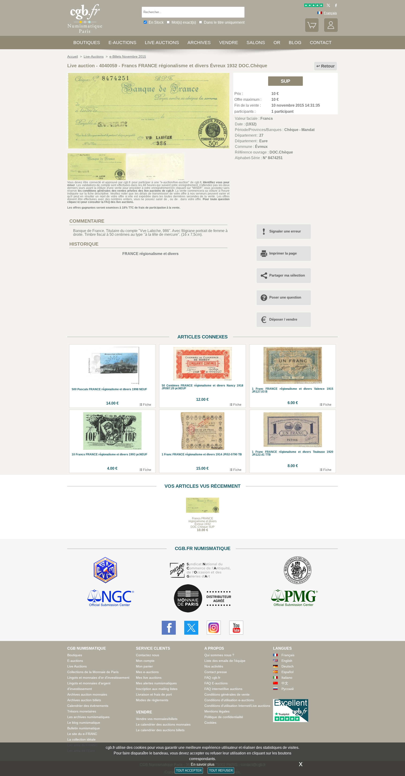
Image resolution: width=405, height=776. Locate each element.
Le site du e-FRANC (82, 734)
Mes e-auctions (147, 672)
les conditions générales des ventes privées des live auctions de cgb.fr (126, 190)
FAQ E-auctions (216, 683)
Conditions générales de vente (227, 694)
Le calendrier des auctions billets (160, 730)
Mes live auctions (148, 677)
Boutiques (86, 42)
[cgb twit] (327, 6)
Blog (295, 42)
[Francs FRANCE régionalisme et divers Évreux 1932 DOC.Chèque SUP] (148, 147)
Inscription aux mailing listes (156, 689)
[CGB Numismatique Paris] (84, 34)
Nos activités (213, 666)
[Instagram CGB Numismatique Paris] (214, 628)
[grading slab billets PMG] (294, 598)
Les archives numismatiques (88, 717)
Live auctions (162, 42)
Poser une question (285, 297)
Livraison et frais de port (154, 694)
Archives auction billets (84, 700)
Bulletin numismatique (83, 728)
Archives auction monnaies (87, 694)
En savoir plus (202, 764)
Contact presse (215, 672)
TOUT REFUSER (221, 770)
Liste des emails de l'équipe (224, 661)
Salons (256, 42)
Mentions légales (216, 711)
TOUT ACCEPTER (189, 770)
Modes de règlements (152, 700)
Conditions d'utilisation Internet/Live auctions (237, 706)
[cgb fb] (335, 6)
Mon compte (145, 661)
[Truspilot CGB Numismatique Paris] (313, 6)
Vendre (228, 42)
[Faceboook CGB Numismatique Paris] (169, 628)
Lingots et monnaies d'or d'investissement (98, 677)
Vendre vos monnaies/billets (156, 719)
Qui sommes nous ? (219, 655)
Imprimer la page (283, 253)
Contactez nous (147, 655)
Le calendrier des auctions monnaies (163, 724)
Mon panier (144, 666)
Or (277, 42)
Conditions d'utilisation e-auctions (229, 700)
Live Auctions (77, 666)
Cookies (210, 722)
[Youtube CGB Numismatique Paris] (236, 628)
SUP (285, 81)
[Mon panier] (312, 31)
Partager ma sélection (287, 275)
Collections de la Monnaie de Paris (93, 672)
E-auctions (122, 42)
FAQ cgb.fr (212, 677)
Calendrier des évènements (87, 706)
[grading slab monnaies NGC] (110, 598)
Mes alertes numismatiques (156, 683)
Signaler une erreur (285, 231)
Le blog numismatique (83, 722)
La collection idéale (81, 739)
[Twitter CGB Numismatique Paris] (191, 628)
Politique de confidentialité (223, 717)
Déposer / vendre (283, 319)
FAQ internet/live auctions (223, 689)
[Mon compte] (331, 31)
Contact (321, 42)
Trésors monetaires (81, 711)
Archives (199, 42)
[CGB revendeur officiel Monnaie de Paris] (202, 598)
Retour (328, 66)
